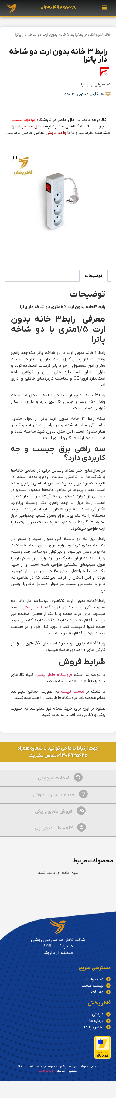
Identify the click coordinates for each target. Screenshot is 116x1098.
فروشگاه (94, 34)
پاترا (84, 84)
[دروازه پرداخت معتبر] (102, 1057)
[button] (104, 8)
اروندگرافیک (47, 1071)
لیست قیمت (72, 691)
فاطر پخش (32, 607)
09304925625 (58, 8)
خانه (107, 34)
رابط (82, 34)
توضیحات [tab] (93, 276)
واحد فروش (56, 133)
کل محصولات (27, 126)
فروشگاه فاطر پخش (53, 675)
